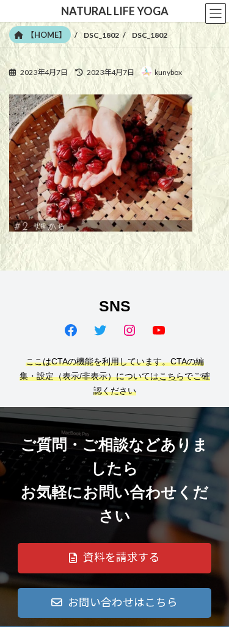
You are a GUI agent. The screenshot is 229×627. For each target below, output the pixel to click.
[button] (114, 558)
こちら (171, 376)
